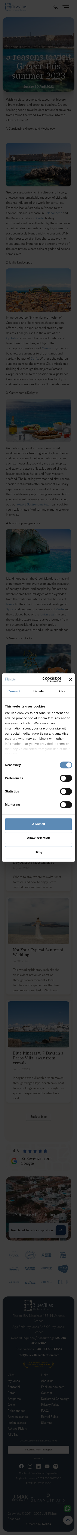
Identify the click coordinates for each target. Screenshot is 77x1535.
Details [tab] (38, 691)
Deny (38, 852)
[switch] (66, 778)
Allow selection (38, 838)
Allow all (38, 824)
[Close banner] (70, 679)
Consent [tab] (13, 691)
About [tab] (63, 691)
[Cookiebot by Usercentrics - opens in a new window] (45, 679)
